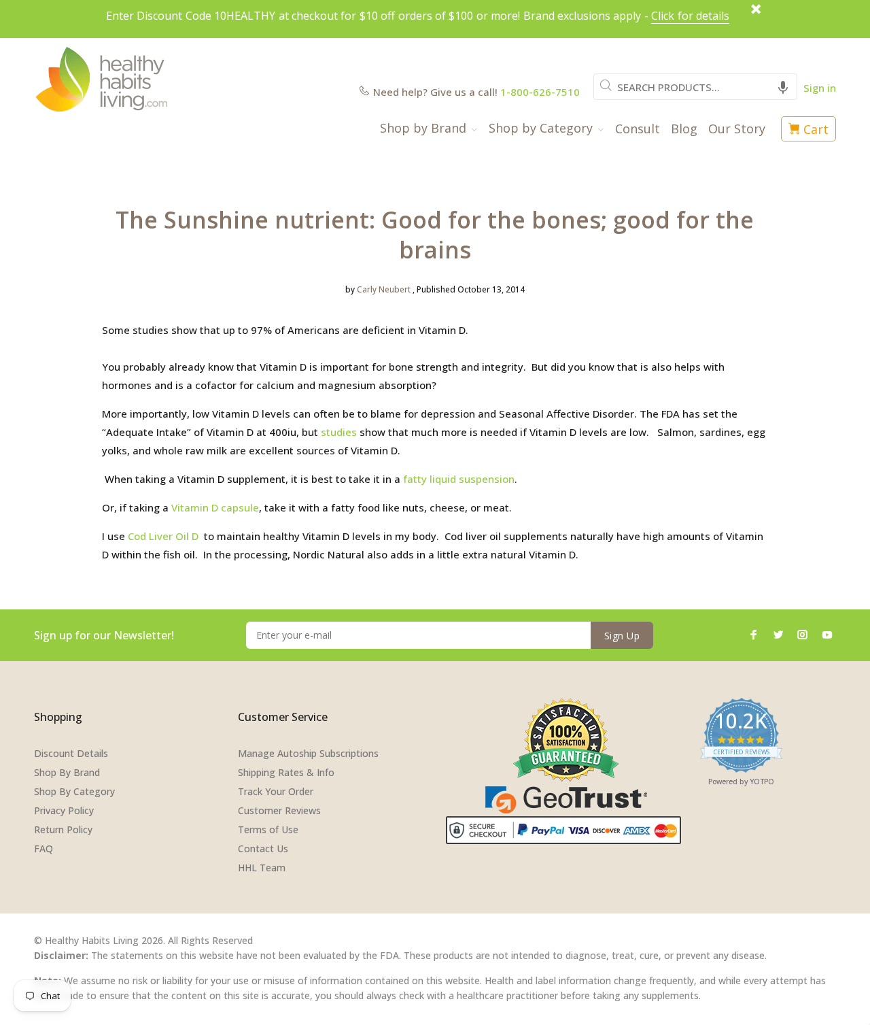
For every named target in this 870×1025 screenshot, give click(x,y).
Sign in (819, 88)
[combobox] (695, 86)
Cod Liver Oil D (164, 536)
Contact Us (263, 848)
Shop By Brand (67, 772)
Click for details (690, 15)
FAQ (43, 848)
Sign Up (622, 635)
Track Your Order (275, 791)
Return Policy (63, 829)
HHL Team (261, 867)
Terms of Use (268, 829)
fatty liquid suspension (457, 479)
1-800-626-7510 (540, 92)
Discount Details (71, 753)
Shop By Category (74, 791)
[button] (783, 86)
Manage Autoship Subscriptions (308, 753)
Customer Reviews (279, 810)
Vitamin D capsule (215, 507)
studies (339, 432)
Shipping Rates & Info (286, 772)
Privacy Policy (64, 810)
